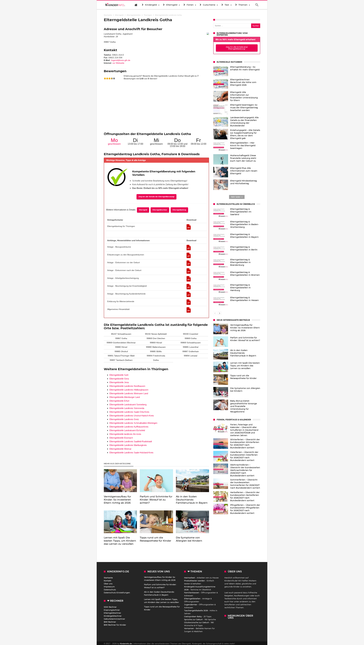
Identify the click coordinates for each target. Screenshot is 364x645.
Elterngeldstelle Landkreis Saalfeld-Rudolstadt (130, 441)
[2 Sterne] (107, 78)
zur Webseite (118, 63)
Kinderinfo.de (126, 643)
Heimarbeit (189, 578)
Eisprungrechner (112, 610)
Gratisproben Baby (193, 616)
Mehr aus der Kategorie (117, 463)
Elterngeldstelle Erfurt (119, 401)
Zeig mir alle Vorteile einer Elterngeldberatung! (237, 48)
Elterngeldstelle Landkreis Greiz (124, 419)
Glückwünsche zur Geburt (196, 622)
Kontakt (107, 580)
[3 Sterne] (109, 78)
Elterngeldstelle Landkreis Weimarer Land (128, 393)
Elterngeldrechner (160, 210)
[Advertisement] (156, 107)
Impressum (109, 586)
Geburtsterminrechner (114, 619)
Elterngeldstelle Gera (119, 378)
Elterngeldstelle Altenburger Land (124, 397)
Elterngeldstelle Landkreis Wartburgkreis (128, 445)
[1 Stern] (105, 78)
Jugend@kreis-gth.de (120, 60)
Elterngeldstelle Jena (119, 382)
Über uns (108, 583)
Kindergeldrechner (113, 616)
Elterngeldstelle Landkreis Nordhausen (127, 386)
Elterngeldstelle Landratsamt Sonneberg (127, 404)
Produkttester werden (194, 580)
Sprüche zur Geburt (193, 619)
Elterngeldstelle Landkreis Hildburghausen (128, 390)
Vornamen (189, 628)
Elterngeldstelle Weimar (120, 449)
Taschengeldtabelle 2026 (196, 610)
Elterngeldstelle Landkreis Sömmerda (126, 408)
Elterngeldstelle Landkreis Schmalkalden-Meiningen (133, 423)
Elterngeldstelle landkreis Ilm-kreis (125, 434)
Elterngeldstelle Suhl (118, 375)
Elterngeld (143, 210)
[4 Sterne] (112, 78)
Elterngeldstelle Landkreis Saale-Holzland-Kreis (131, 452)
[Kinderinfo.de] (115, 5)
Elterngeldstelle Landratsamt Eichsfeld (127, 430)
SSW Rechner (110, 607)
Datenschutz (110, 589)
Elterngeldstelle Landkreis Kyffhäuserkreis (128, 426)
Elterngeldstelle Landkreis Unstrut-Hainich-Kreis (131, 415)
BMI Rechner (110, 622)
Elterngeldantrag (179, 210)
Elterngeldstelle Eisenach (121, 438)
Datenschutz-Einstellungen (117, 592)
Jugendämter (190, 604)
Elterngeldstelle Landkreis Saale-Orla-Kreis (129, 412)
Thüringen (148, 15)
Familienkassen (191, 592)
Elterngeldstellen (192, 598)
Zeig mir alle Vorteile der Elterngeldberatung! (156, 197)
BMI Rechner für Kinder (115, 625)
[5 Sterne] (114, 78)
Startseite (108, 578)
